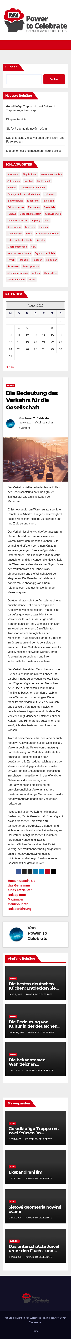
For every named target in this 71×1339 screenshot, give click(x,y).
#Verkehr (24, 427)
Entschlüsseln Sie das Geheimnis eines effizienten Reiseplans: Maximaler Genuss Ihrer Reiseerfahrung (21, 895)
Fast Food (48, 200)
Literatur (40, 240)
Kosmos (43, 227)
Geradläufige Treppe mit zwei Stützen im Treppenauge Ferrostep (34, 1133)
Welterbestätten (16, 279)
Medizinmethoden (17, 246)
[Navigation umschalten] (37, 45)
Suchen (11, 67)
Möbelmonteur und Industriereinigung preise (34, 150)
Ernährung (33, 200)
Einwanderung (15, 200)
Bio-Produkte (44, 181)
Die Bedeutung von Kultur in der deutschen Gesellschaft (33, 1026)
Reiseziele (13, 266)
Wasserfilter (50, 273)
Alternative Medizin (51, 174)
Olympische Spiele (45, 253)
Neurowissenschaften (19, 253)
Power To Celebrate (36, 418)
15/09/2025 (15, 1178)
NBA (33, 246)
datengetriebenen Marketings (23, 194)
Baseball (28, 181)
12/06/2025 (15, 1257)
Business (14, 1241)
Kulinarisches (14, 233)
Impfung (36, 220)
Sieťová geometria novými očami (26, 128)
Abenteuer (13, 174)
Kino (46, 220)
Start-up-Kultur (31, 266)
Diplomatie (49, 194)
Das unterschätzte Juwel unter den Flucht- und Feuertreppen (34, 1251)
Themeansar (35, 1322)
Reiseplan (51, 259)
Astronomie (13, 181)
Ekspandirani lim (16, 119)
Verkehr (36, 273)
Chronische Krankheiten (33, 187)
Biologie (11, 187)
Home (35, 1331)
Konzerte (30, 227)
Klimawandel (14, 227)
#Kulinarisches (44, 422)
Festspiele (49, 207)
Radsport (37, 259)
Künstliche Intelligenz (47, 233)
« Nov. (10, 366)
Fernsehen (34, 207)
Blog (12, 1123)
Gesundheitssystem (30, 213)
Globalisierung (53, 213)
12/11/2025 (15, 1139)
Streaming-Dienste (17, 273)
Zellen (32, 279)
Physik (10, 259)
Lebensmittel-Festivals (19, 240)
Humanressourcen (17, 220)
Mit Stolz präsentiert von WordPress (23, 1318)
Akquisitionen (30, 174)
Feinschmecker (15, 207)
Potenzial (23, 259)
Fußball (11, 213)
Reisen (10, 385)
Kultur (29, 233)
